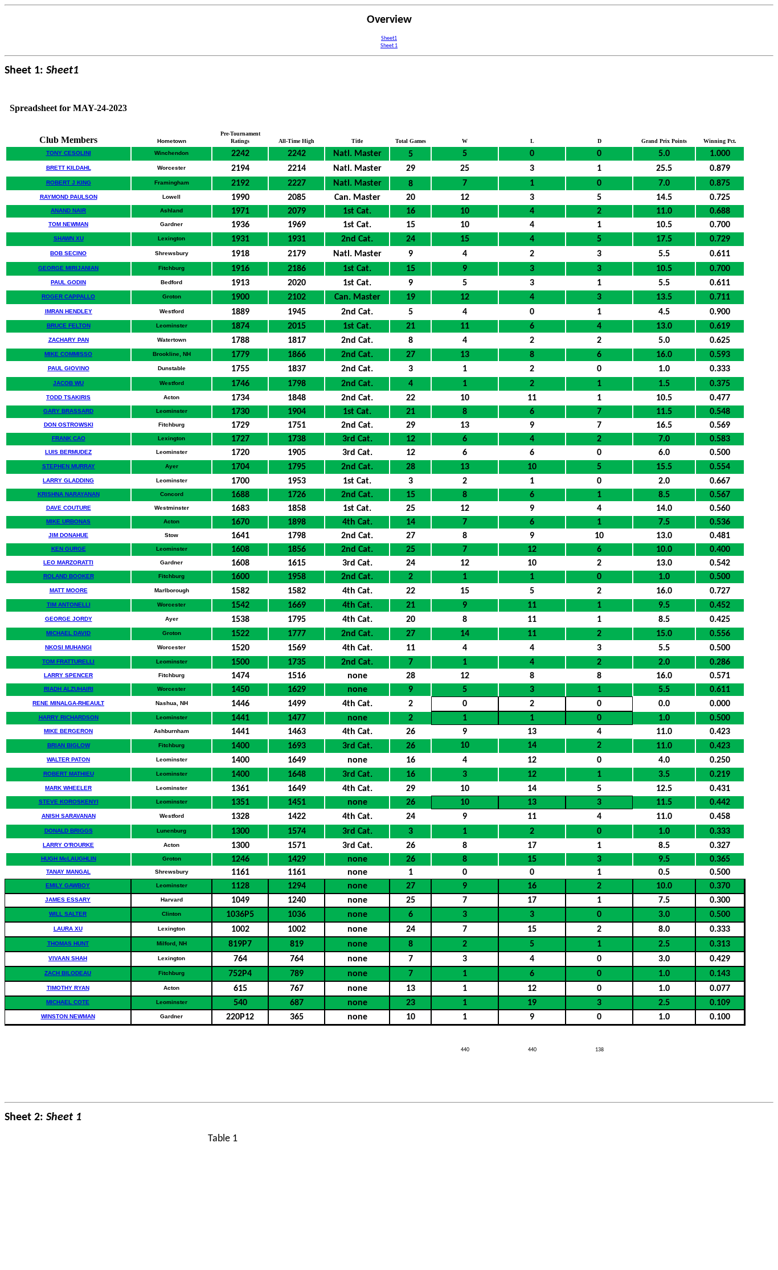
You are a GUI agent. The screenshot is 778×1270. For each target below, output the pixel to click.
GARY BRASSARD (68, 411)
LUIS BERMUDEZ (68, 452)
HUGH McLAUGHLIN (68, 858)
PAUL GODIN (68, 282)
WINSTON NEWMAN (68, 1016)
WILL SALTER (68, 914)
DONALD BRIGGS (68, 830)
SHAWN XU (69, 238)
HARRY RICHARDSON (69, 717)
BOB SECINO (68, 253)
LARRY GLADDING (68, 480)
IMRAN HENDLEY (68, 311)
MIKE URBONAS (68, 521)
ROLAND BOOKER (68, 576)
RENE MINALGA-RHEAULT (68, 703)
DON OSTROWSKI (68, 424)
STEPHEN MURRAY (68, 466)
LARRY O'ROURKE (68, 845)
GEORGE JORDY (68, 619)
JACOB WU (68, 383)
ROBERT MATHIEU (68, 774)
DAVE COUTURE (68, 508)
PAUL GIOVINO (68, 368)
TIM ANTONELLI (69, 604)
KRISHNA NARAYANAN (69, 494)
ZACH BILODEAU (67, 973)
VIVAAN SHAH (67, 958)
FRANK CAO (68, 438)
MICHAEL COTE (67, 1002)
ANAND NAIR (68, 210)
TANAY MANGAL (68, 871)
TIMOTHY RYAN (68, 988)
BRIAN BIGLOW (68, 745)
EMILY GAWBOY (68, 885)
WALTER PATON (68, 759)
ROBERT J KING (68, 182)
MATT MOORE (69, 590)
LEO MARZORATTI (68, 562)
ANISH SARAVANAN (69, 816)
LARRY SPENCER (68, 675)
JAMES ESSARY (68, 899)
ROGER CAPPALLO (68, 296)
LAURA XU (68, 928)
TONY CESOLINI (68, 153)
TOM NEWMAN (68, 224)
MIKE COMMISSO (68, 354)
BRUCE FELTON (69, 325)
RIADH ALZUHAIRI (68, 689)
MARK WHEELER (68, 788)
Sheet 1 (389, 46)
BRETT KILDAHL (68, 168)
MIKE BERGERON (68, 731)
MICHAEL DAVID (68, 633)
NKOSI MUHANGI (68, 647)
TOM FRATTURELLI (68, 661)
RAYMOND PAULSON (68, 197)
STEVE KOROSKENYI (69, 801)
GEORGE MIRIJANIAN (68, 268)
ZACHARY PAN (68, 340)
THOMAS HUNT (68, 943)
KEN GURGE (68, 549)
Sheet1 (389, 38)
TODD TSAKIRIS (68, 397)
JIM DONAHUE (68, 535)
